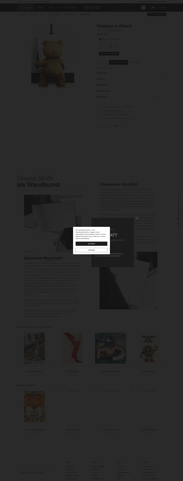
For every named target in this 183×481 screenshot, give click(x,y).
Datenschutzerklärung (82, 238)
